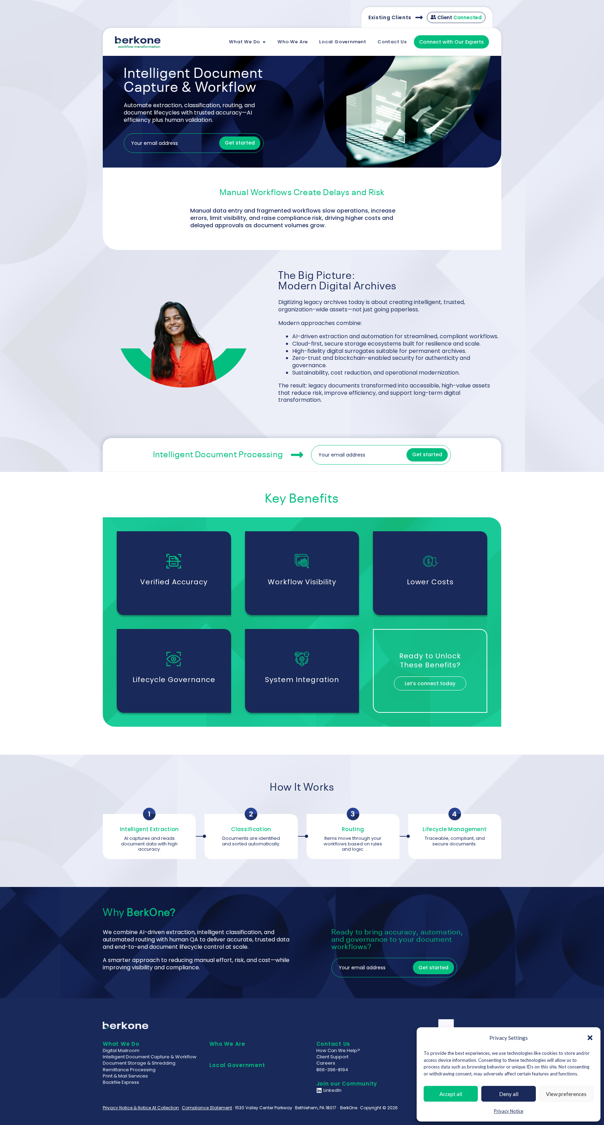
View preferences (566, 1094)
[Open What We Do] (264, 41)
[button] (590, 1037)
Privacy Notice (508, 1111)
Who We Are (227, 1044)
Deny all (508, 1094)
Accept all (450, 1094)
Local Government (237, 1065)
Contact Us (333, 1044)
